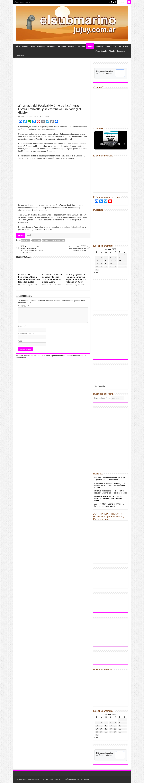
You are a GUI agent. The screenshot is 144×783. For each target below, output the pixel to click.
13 (111, 261)
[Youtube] (116, 2)
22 (120, 264)
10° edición (25, 240)
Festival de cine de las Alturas (53, 240)
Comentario (23, 306)
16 (125, 261)
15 (120, 261)
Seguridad (99, 46)
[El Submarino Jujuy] (72, 23)
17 (97, 264)
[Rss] (109, 2)
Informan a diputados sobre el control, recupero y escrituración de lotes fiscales (110, 492)
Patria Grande (101, 51)
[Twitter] (113, 2)
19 (106, 264)
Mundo (112, 51)
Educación (81, 46)
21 (115, 264)
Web (20, 341)
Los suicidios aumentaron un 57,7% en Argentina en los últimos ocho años (109, 479)
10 (97, 261)
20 (111, 264)
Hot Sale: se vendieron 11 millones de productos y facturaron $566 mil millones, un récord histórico (31, 249)
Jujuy (32, 46)
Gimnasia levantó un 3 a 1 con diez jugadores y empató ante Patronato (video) (108, 498)
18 (101, 264)
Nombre (22, 326)
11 (101, 261)
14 (115, 261)
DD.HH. (126, 46)
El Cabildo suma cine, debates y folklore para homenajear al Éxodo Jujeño (52, 278)
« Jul (96, 272)
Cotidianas (20, 56)
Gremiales (51, 46)
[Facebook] (111, 2)
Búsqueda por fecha (102, 398)
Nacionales (61, 46)
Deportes (117, 46)
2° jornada (36, 240)
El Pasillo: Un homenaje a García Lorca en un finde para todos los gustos (29, 278)
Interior (71, 46)
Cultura (90, 46)
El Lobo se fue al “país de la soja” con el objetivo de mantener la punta (76, 248)
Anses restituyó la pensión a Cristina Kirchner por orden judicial (109, 505)
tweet (29, 235)
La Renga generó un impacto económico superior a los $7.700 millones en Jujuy (76, 278)
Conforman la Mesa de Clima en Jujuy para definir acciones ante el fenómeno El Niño (109, 485)
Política (25, 46)
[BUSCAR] (129, 2)
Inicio (18, 46)
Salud (108, 46)
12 (106, 261)
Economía (41, 46)
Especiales (121, 51)
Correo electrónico (26, 334)
